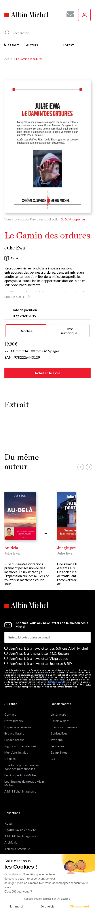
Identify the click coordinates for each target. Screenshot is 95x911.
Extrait (15, 258)
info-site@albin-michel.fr (54, 682)
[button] (80, 467)
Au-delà (11, 548)
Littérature (58, 714)
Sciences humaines (64, 727)
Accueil (8, 58)
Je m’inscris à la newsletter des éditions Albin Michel (48, 648)
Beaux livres (59, 752)
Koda (8, 823)
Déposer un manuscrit (19, 727)
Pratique (57, 740)
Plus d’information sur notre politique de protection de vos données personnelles (47, 685)
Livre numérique (69, 331)
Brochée (26, 331)
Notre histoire (14, 721)
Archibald (10, 842)
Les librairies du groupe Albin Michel (24, 783)
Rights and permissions (20, 746)
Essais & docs (60, 721)
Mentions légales (16, 752)
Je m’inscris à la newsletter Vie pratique (38, 658)
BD (53, 758)
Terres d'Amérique (17, 849)
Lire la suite (14, 296)
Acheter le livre (47, 373)
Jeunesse (57, 746)
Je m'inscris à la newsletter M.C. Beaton (39, 653)
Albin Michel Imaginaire (20, 791)
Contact (10, 714)
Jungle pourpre (70, 548)
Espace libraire (14, 733)
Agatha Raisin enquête (20, 830)
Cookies (10, 758)
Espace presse (14, 740)
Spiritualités (59, 733)
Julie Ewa (14, 248)
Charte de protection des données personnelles (22, 767)
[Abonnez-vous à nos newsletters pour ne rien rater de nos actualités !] (68, 14)
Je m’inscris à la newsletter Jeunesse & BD (40, 663)
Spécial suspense (73, 219)
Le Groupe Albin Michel (20, 775)
